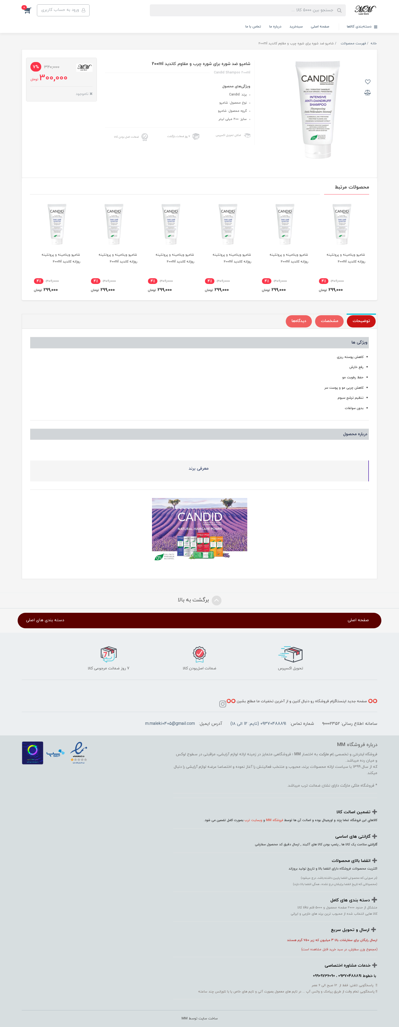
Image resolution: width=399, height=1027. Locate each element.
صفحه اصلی (320, 26)
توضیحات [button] (361, 321)
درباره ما (275, 26)
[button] (29, 10)
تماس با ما (253, 26)
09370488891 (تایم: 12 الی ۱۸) (258, 724)
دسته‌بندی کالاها (360, 26)
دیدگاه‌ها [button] (299, 321)
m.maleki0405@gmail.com (170, 724)
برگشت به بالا (194, 600)
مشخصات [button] (329, 321)
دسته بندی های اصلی (45, 620)
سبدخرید (296, 26)
